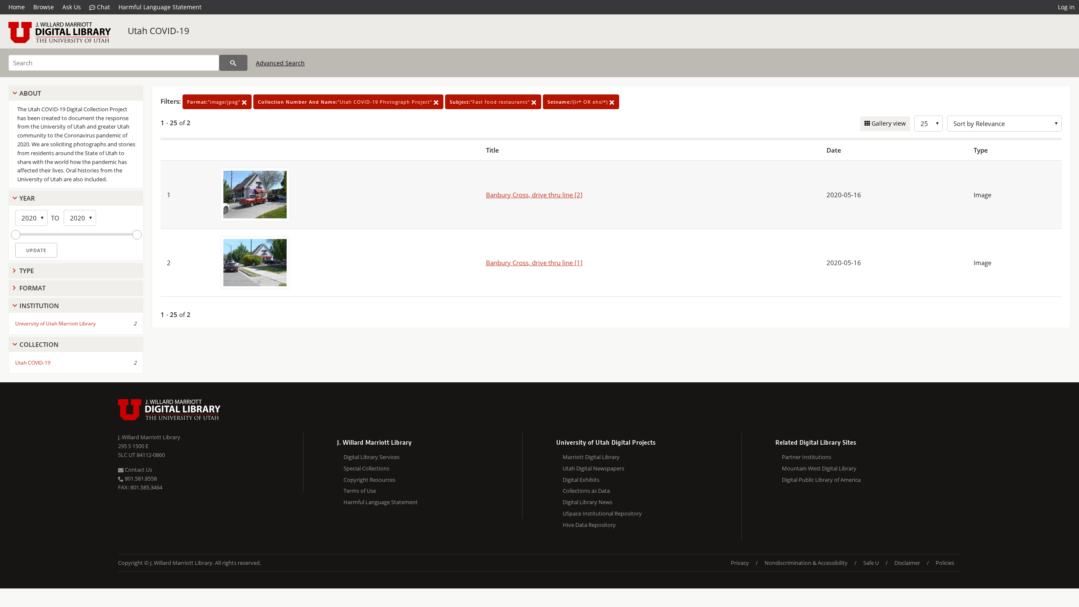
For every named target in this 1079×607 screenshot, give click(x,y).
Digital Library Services (372, 457)
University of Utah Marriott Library (55, 323)
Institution (39, 305)
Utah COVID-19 (158, 31)
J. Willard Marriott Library (149, 437)
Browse (43, 7)
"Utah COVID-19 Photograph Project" (346, 102)
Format (32, 288)
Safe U (871, 563)
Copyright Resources (369, 479)
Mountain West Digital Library (819, 468)
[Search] (233, 63)
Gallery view (888, 123)
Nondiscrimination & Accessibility (806, 563)
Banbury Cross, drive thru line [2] (534, 195)
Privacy (740, 563)
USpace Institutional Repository (602, 513)
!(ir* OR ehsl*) (578, 102)
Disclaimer (907, 563)
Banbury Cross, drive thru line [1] (534, 262)
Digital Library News (587, 502)
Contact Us (137, 469)
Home (16, 7)
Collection (39, 344)
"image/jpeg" (214, 102)
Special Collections (366, 468)
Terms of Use (360, 490)
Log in (1066, 7)
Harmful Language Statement (159, 7)
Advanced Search (280, 63)
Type (26, 270)
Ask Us (71, 7)
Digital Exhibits (581, 479)
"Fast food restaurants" (490, 102)
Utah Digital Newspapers (593, 468)
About (30, 93)
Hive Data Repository (589, 525)
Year (27, 198)
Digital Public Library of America (821, 479)
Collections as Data (586, 490)
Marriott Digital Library (591, 457)
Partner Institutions (806, 457)
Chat (102, 7)
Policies (945, 563)
